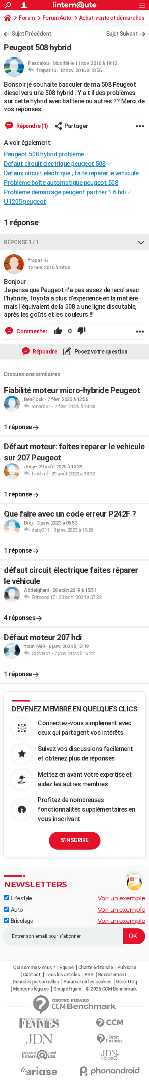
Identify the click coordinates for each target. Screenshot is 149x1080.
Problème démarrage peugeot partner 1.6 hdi (65, 192)
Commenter (31, 331)
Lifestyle (20, 898)
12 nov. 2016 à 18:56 (81, 70)
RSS (89, 974)
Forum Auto (57, 18)
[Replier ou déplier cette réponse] (141, 242)
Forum (27, 18)
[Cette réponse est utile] (58, 331)
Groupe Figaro (67, 989)
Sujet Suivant (122, 33)
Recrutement (112, 974)
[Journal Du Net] (39, 1039)
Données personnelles (36, 982)
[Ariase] (39, 1071)
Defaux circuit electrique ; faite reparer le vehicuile (71, 173)
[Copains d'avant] (39, 1055)
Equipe (67, 967)
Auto (16, 909)
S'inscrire (75, 840)
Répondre (44, 351)
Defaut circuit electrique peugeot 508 (55, 163)
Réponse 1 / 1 (21, 242)
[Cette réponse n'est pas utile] (81, 331)
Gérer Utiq (126, 982)
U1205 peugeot (25, 201)
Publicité (127, 967)
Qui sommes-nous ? (34, 967)
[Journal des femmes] (39, 1023)
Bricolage (21, 920)
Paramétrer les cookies (88, 982)
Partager (76, 126)
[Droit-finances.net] (110, 1039)
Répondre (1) (31, 126)
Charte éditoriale (95, 967)
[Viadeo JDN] (110, 1055)
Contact (32, 974)
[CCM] (110, 1023)
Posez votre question (100, 351)
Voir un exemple (121, 898)
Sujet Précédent (31, 33)
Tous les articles (62, 974)
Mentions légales (31, 989)
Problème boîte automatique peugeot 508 (61, 182)
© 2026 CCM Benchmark (111, 989)
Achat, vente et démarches (112, 18)
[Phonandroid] (110, 1071)
